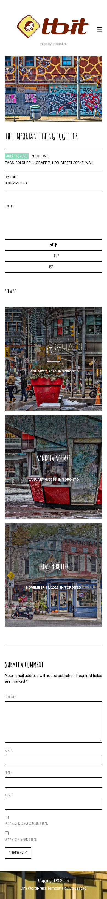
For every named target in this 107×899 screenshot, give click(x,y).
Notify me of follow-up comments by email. (26, 823)
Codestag (77, 888)
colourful (24, 163)
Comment (10, 697)
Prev (56, 255)
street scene (72, 163)
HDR (55, 163)
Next (50, 266)
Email (9, 772)
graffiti (43, 163)
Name (8, 750)
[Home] (53, 26)
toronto (43, 156)
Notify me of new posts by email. (21, 839)
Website (9, 795)
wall (89, 163)
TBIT (13, 177)
